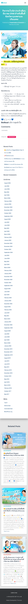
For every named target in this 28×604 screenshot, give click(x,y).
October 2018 (7, 376)
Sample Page (14, 592)
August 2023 (7, 288)
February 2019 (8, 370)
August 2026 (7, 183)
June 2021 (7, 312)
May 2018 (6, 379)
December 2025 (8, 207)
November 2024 (8, 246)
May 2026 (6, 192)
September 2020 (8, 327)
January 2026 (7, 204)
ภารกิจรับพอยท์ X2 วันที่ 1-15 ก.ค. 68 (14, 596)
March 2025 (7, 234)
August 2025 (7, 219)
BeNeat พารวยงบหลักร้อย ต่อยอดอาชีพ (13, 164)
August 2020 (7, 330)
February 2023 (8, 297)
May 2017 (6, 394)
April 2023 (6, 294)
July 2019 (6, 361)
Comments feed (8, 408)
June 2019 (7, 364)
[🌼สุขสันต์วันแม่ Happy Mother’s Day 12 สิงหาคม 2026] (14, 440)
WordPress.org (8, 411)
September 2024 (8, 252)
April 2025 (6, 231)
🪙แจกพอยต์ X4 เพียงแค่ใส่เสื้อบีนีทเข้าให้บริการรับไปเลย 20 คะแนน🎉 (14, 511)
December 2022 (8, 303)
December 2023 (8, 276)
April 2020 (6, 340)
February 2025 (8, 237)
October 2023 (7, 282)
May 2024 (6, 261)
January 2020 (7, 346)
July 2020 (6, 334)
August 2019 (7, 358)
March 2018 (7, 385)
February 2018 (8, 388)
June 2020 (7, 336)
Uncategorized (11, 136)
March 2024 (7, 267)
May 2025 (6, 228)
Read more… (7, 531)
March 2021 (7, 318)
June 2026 (7, 189)
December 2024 (8, 243)
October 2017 (7, 391)
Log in (5, 402)
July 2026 (6, 186)
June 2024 (7, 258)
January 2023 (7, 300)
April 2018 (6, 382)
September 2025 (8, 216)
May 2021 (6, 315)
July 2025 (6, 222)
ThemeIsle (19, 600)
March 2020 (7, 343)
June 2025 (7, 225)
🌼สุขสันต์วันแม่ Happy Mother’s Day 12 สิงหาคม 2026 (14, 454)
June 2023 (7, 291)
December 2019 (8, 349)
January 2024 (7, 273)
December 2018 (8, 373)
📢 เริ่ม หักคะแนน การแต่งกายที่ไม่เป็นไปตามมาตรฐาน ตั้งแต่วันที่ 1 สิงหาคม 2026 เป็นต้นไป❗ (14, 559)
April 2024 (6, 264)
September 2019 (8, 355)
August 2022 (7, 306)
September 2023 (8, 285)
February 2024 (8, 270)
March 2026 (7, 198)
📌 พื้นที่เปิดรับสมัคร (9, 155)
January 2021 (7, 321)
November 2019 (8, 352)
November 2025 (8, 210)
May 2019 (6, 367)
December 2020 (8, 324)
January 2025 (7, 240)
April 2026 (6, 195)
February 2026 (8, 201)
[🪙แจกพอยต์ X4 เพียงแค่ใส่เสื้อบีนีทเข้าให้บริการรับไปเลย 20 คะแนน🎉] (14, 495)
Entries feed (7, 405)
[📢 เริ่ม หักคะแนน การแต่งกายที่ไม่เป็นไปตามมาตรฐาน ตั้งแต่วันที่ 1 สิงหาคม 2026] (14, 544)
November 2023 (8, 279)
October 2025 (7, 213)
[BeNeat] (4, 3)
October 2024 (7, 249)
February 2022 (8, 309)
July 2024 (6, 255)
